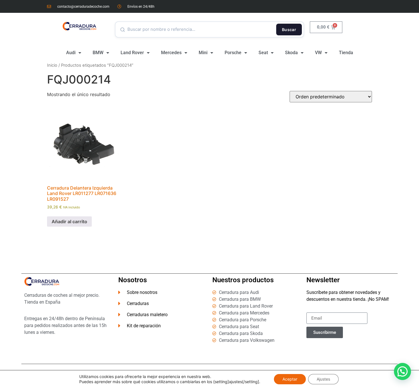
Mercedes (171, 52)
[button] (402, 371)
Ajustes (323, 379)
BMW (98, 52)
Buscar (289, 29)
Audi (71, 52)
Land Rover (132, 52)
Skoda (291, 52)
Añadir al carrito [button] (69, 221)
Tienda (346, 52)
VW (318, 52)
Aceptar (289, 379)
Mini (203, 52)
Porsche (233, 52)
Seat (263, 52)
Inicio (52, 65)
